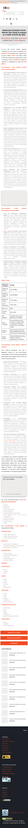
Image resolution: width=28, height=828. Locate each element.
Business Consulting (7, 769)
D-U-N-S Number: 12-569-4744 (15, 812)
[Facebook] (3, 18)
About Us (4, 790)
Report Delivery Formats (8, 741)
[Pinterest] (7, 18)
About (25, 730)
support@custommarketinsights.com (17, 1)
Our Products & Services (9, 765)
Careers (4, 796)
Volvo (5, 231)
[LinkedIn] (16, 18)
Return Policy (5, 750)
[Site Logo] (14, 7)
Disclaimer (4, 743)
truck (5, 186)
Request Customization (14, 638)
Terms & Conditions (7, 752)
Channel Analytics (6, 771)
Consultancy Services (7, 767)
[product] (4, 654)
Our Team (4, 792)
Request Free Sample (14, 632)
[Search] (21, 13)
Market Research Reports (8, 773)
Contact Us (5, 794)
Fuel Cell (11, 545)
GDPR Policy (5, 745)
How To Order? (6, 739)
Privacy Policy (5, 748)
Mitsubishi (10, 514)
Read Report (14, 643)
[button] (11, 23)
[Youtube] (10, 18)
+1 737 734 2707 (13, 2)
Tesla (5, 505)
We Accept (5, 777)
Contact (4, 788)
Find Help (4, 737)
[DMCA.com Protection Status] (14, 819)
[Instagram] (13, 18)
